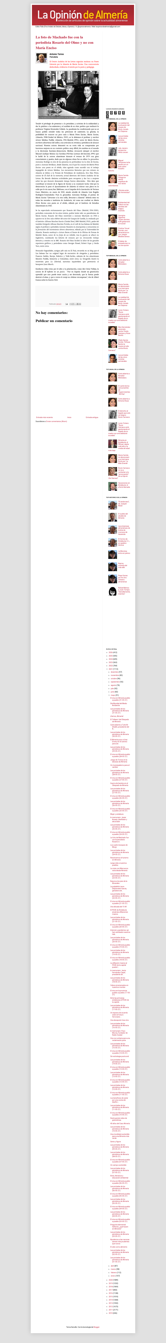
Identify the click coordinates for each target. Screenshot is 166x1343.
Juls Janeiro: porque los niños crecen (123, 150)
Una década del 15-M (118, 907)
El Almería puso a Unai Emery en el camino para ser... (118, 742)
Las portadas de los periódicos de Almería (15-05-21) (119, 1046)
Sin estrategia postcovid (119, 1056)
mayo (113, 695)
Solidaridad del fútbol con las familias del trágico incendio (124, 207)
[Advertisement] (67, 396)
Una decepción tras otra (119, 1020)
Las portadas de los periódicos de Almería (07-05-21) (119, 1170)
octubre (114, 679)
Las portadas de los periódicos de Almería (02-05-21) (119, 1252)
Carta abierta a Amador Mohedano (124, 262)
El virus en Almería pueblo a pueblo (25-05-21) (120, 810)
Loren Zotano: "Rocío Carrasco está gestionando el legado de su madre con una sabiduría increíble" (119, 316)
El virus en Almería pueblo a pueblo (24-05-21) (120, 833)
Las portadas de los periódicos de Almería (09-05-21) (119, 1147)
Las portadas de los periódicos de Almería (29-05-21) (119, 749)
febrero (114, 1273)
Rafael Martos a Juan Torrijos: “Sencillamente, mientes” (124, 591)
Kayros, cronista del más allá (122, 565)
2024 (111, 659)
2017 (111, 1290)
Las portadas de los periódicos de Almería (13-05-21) (119, 1075)
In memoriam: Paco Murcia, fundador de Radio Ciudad (119, 1033)
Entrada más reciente (44, 417)
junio (113, 692)
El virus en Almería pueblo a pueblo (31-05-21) (120, 699)
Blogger (96, 1327)
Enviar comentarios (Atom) (56, 421)
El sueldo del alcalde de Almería (123, 516)
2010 (111, 1313)
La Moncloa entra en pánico (124, 552)
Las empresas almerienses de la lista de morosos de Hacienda (124, 530)
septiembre (115, 682)
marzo (113, 1269)
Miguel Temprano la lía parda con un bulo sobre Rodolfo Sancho (119, 165)
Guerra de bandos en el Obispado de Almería (119, 784)
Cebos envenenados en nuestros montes (119, 986)
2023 (111, 662)
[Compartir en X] (75, 304)
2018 (111, 1287)
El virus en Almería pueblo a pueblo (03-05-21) (120, 1220)
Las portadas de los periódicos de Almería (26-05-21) (119, 803)
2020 (111, 1280)
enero (113, 1276)
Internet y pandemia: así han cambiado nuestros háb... (120, 932)
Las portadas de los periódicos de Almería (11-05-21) (119, 1107)
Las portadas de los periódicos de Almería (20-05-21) (119, 940)
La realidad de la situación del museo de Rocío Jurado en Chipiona (124, 127)
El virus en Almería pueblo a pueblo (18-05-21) (120, 959)
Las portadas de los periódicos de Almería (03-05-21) (119, 1234)
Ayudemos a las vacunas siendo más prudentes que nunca (119, 1242)
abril (112, 1266)
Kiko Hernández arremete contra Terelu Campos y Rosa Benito (124, 331)
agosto (114, 685)
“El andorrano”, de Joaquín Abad (123, 504)
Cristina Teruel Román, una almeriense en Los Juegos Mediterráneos (124, 232)
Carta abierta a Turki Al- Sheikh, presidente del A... (119, 727)
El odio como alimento (118, 1247)
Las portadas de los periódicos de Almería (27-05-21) (119, 791)
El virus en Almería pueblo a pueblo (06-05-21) (120, 1182)
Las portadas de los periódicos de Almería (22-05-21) (119, 896)
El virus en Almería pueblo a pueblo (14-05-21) (120, 1052)
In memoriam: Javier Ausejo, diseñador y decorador (118, 819)
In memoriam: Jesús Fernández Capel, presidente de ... (118, 972)
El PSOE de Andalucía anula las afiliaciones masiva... (119, 912)
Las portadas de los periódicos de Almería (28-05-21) (119, 773)
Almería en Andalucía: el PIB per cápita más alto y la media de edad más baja (119, 445)
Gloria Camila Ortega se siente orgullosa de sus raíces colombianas (118, 180)
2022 (111, 666)
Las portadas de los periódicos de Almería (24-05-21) (119, 852)
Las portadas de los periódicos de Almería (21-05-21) (119, 919)
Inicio (69, 417)
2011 (111, 1310)
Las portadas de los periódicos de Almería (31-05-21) (119, 711)
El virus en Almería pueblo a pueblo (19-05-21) (120, 946)
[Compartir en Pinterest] (80, 304)
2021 (111, 669)
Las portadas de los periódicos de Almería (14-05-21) (119, 1062)
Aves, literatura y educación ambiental (119, 1177)
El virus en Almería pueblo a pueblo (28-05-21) (120, 755)
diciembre (115, 672)
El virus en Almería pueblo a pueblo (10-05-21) (120, 1114)
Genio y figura (115, 1142)
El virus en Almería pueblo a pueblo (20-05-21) (120, 926)
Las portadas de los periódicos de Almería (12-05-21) (119, 1087)
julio (112, 688)
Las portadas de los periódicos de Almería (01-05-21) (119, 1260)
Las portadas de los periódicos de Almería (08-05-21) (119, 1154)
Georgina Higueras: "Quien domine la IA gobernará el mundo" (124, 220)
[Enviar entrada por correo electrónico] (66, 304)
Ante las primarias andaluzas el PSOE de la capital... (119, 1000)
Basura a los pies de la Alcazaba (118, 882)
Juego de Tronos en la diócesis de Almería (118, 761)
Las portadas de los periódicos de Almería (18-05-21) (119, 980)
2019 (111, 1283)
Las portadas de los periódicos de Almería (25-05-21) (119, 827)
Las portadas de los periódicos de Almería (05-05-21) (119, 1201)
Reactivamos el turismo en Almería (119, 859)
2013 (111, 1303)
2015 (111, 1297)
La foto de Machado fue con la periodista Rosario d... (119, 840)
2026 (111, 652)
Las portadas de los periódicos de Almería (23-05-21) (119, 876)
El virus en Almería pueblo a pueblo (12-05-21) (120, 1081)
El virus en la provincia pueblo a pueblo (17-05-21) (120, 993)
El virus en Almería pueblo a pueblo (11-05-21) (120, 1094)
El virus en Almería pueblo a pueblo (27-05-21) (120, 779)
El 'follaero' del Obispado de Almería (119, 721)
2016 (111, 1293)
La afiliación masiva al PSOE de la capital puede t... (118, 965)
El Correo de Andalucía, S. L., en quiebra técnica (124, 542)
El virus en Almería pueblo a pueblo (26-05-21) (120, 797)
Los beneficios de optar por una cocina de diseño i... (119, 1100)
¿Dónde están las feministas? (124, 191)
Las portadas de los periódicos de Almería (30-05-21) (119, 734)
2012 (111, 1307)
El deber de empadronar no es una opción (124, 243)
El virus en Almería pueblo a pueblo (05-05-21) (120, 1195)
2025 (111, 656)
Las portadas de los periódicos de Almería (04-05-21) (119, 1214)
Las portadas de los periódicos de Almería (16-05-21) (119, 1026)
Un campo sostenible (118, 1165)
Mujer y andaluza (116, 814)
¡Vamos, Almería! (116, 716)
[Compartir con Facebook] (77, 304)
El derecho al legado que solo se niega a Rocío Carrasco (124, 414)
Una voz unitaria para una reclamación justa (120, 1039)
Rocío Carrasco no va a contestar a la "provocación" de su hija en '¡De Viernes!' (119, 473)
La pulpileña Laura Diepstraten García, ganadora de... (118, 889)
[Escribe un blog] (73, 304)
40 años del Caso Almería (120, 1123)
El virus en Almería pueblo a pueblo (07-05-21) (120, 1161)
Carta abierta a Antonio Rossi (124, 273)
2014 (111, 1300)
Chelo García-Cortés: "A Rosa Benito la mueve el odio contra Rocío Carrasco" (119, 345)
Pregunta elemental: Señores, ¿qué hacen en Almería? (119, 1227)
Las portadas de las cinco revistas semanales (123, 139)
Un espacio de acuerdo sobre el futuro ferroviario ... (119, 1015)
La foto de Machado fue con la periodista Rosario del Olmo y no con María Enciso (64, 42)
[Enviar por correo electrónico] (71, 304)
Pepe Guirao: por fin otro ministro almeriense (123, 579)
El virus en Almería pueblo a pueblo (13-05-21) (120, 1068)
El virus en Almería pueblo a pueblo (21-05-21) (120, 902)
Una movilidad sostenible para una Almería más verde (119, 1136)
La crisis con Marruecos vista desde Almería (119, 869)
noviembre (115, 675)
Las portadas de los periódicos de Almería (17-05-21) (119, 1007)
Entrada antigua (92, 417)
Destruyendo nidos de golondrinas (118, 1119)
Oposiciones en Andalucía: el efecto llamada (124, 485)
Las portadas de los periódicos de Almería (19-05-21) (119, 952)
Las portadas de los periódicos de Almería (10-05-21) (119, 1129)
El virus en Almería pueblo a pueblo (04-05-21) (120, 1208)
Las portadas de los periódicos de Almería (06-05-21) (119, 1188)
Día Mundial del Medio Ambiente (118, 704)
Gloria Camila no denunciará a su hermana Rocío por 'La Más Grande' (123, 288)
